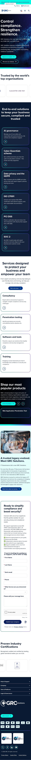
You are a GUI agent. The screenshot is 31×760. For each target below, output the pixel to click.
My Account (26, 6)
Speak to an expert (7, 57)
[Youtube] (16, 747)
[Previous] (18, 403)
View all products (7, 403)
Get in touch (6, 716)
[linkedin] (11, 747)
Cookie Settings (22, 755)
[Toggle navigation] (25, 11)
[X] (2, 747)
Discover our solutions (8, 61)
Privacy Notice (4, 755)
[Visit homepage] (6, 11)
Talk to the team (14, 288)
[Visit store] (21, 11)
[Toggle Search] (29, 11)
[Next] (23, 403)
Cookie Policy (13, 755)
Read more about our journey (10, 489)
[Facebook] (7, 747)
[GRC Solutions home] (13, 703)
